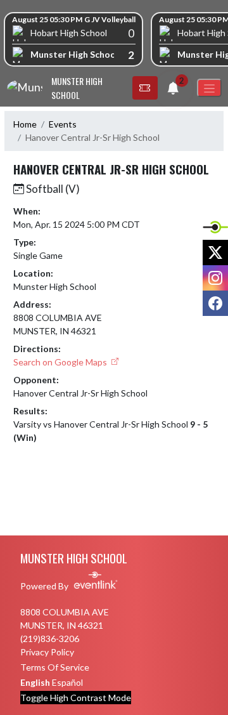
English (35, 682)
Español (67, 682)
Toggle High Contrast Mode (75, 697)
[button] (145, 88)
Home (25, 124)
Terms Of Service (54, 667)
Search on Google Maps (61, 362)
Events (63, 124)
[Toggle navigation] (209, 88)
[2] (173, 89)
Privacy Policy (47, 651)
